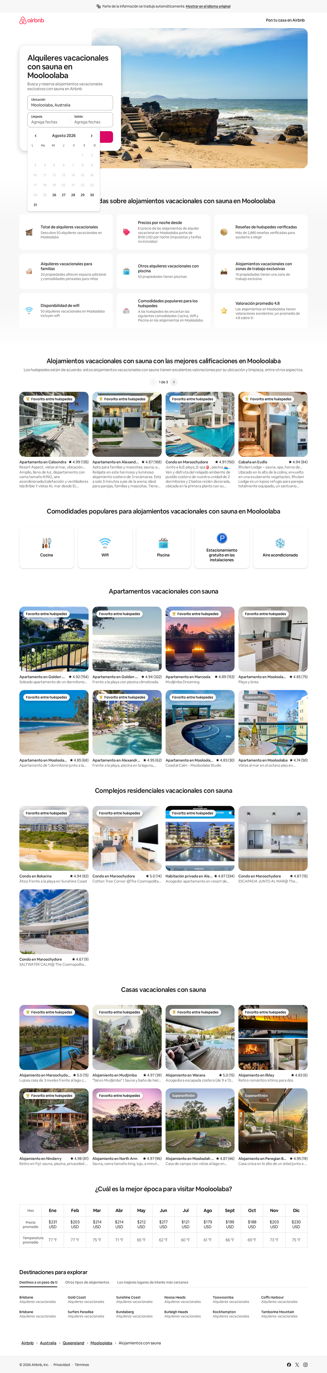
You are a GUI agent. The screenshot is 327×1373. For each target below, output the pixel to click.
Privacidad (61, 1365)
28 (73, 195)
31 (35, 205)
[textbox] (48, 122)
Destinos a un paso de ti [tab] (38, 1282)
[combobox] (70, 105)
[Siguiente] (174, 382)
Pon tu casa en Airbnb (285, 20)
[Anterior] (153, 382)
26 (54, 195)
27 (64, 195)
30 (92, 195)
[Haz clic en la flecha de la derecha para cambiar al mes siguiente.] (91, 135)
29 (82, 195)
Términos (82, 1365)
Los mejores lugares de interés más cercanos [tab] (152, 1282)
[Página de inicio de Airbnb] (31, 20)
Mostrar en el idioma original (208, 6)
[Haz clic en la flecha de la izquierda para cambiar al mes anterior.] (35, 135)
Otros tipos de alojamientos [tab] (87, 1282)
